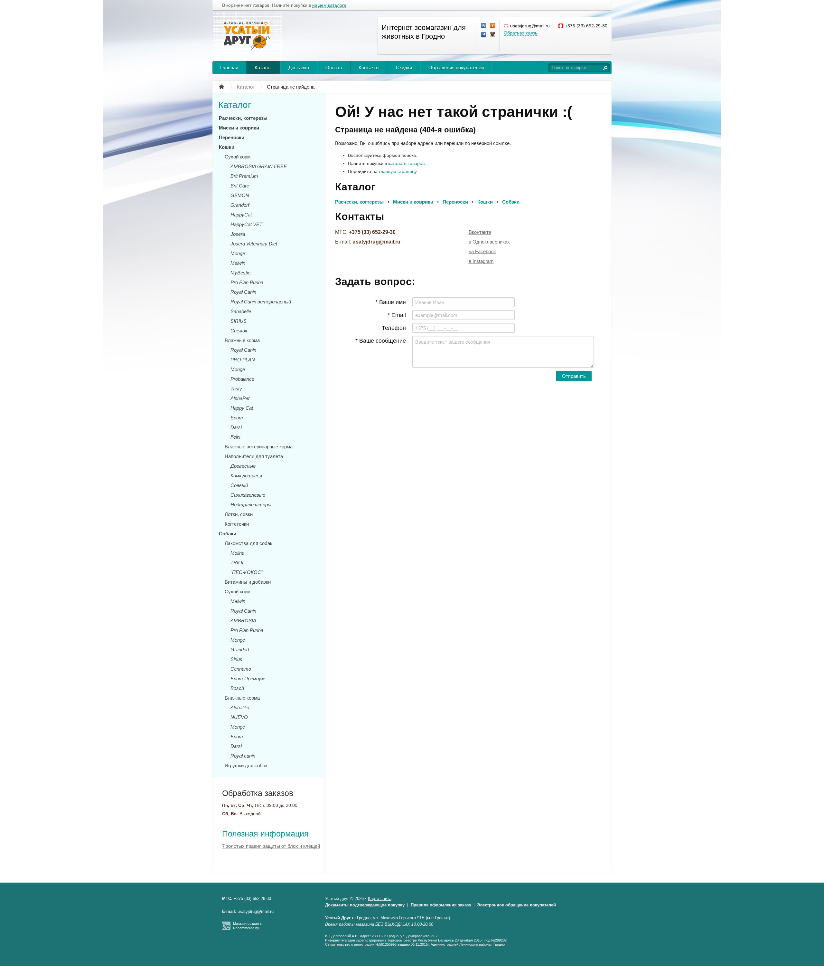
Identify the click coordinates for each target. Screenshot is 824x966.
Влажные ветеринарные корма (259, 446)
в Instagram (481, 261)
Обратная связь (520, 32)
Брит (236, 417)
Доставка (298, 67)
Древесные (243, 466)
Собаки (227, 533)
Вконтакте (480, 232)
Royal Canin (243, 292)
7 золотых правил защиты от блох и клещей (271, 846)
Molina (237, 553)
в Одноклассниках (489, 241)
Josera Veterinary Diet (253, 243)
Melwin (237, 263)
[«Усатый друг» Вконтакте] (484, 26)
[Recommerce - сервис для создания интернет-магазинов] (226, 929)
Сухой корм (237, 156)
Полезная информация (265, 833)
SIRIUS (238, 321)
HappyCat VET (246, 224)
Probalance (242, 379)
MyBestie (240, 272)
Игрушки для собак (246, 765)
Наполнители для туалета (254, 456)
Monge (237, 253)
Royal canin (242, 756)
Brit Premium (244, 176)
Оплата (333, 67)
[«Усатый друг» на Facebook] (484, 35)
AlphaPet (239, 398)
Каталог (263, 67)
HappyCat (241, 214)
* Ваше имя (390, 302)
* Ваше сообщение (380, 341)
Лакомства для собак (248, 543)
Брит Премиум (247, 678)
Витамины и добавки (248, 582)
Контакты (369, 67)
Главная (229, 67)
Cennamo (240, 669)
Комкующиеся (246, 475)
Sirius (236, 659)
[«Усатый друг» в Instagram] (493, 35)
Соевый (239, 485)
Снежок (238, 330)
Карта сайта (379, 898)
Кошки (226, 147)
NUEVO (239, 717)
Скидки (404, 67)
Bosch (237, 688)
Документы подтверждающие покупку (365, 905)
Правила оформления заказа (441, 905)
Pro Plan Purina (246, 282)
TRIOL (237, 562)
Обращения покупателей (456, 67)
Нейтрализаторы (250, 504)
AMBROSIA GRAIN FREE (258, 166)
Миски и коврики (239, 127)
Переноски (231, 137)
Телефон (394, 328)
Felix (235, 437)
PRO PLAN (242, 359)
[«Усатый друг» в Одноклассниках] (493, 26)
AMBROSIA (243, 620)
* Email (397, 315)
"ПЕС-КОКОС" (246, 572)
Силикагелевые (247, 495)
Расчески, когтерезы (243, 118)
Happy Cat (241, 408)
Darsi (236, 427)
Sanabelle (240, 311)
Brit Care (239, 185)
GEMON (239, 195)
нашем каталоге (329, 5)
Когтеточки (237, 524)
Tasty (236, 388)
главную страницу (398, 171)
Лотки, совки (239, 514)
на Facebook (482, 251)
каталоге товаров (406, 163)
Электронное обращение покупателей (516, 905)
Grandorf (239, 205)
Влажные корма (242, 340)
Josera (237, 234)
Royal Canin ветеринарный (260, 301)
